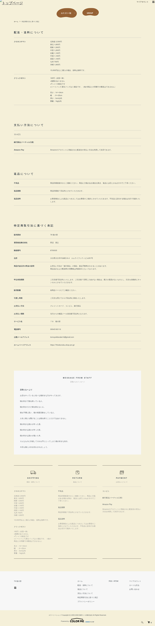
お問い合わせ (134, 589)
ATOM (116, 581)
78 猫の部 (17, 581)
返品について (83, 589)
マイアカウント (142, 1)
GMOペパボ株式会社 (86, 615)
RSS (110, 581)
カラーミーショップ (55, 615)
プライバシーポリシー (86, 601)
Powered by (65, 621)
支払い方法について (85, 593)
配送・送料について (85, 585)
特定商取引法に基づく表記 (88, 597)
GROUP (90, 13)
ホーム (16, 21)
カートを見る (134, 585)
